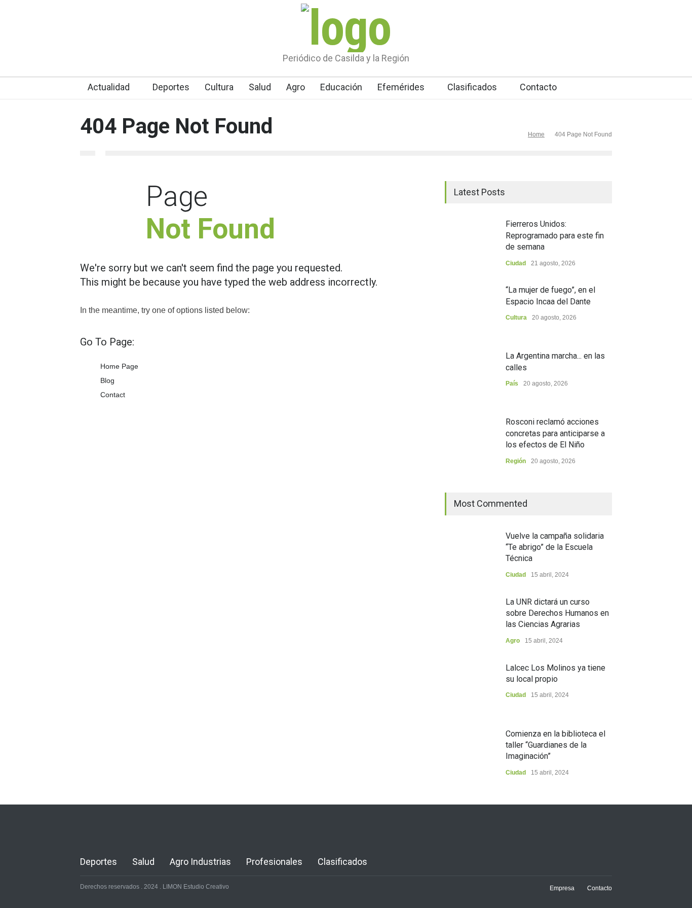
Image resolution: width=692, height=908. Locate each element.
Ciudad (516, 263)
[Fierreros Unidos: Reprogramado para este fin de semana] (470, 244)
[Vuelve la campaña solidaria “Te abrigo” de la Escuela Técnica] (470, 556)
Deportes (170, 87)
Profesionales (274, 861)
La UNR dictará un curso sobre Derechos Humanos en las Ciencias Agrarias (557, 613)
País (512, 383)
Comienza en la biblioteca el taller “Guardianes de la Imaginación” (555, 745)
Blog (107, 380)
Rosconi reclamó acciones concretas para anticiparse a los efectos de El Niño (555, 433)
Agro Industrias (200, 861)
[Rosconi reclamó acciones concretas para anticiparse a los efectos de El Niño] (470, 441)
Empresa (562, 888)
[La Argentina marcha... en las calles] (470, 376)
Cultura (219, 87)
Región (516, 461)
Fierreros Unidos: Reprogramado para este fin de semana (555, 235)
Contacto (538, 87)
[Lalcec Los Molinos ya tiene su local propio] (470, 687)
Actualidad (109, 87)
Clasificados (472, 87)
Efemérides (401, 87)
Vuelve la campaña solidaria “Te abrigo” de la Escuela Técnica (555, 547)
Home (536, 134)
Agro (295, 87)
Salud (260, 87)
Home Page (119, 366)
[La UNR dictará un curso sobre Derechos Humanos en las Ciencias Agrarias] (470, 622)
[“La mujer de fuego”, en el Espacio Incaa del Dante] (470, 310)
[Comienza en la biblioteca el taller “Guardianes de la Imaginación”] (470, 753)
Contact (112, 395)
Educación (341, 87)
